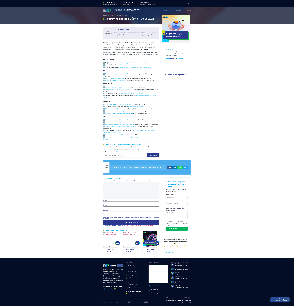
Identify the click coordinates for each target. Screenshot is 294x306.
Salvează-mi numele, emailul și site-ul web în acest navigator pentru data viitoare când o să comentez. (131, 218)
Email (105, 205)
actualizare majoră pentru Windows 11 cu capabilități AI (134, 67)
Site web (105, 210)
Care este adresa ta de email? (174, 201)
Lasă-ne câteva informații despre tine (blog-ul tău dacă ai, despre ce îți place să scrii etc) (176, 208)
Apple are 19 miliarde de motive (114, 80)
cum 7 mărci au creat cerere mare (127, 65)
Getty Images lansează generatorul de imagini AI (120, 124)
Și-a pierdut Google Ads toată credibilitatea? (118, 74)
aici (167, 60)
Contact (188, 10)
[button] (110, 4)
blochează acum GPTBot (135, 107)
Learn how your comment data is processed (140, 225)
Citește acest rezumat (110, 250)
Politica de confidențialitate (124, 152)
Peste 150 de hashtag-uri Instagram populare (119, 89)
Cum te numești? (170, 194)
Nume (105, 200)
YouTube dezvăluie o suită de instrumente (117, 87)
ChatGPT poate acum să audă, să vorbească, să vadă (121, 126)
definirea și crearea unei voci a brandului (131, 93)
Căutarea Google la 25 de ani (114, 109)
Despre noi (178, 10)
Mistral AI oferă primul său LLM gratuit (116, 135)
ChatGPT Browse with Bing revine (115, 122)
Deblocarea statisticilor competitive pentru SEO (119, 104)
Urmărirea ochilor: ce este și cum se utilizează (119, 113)
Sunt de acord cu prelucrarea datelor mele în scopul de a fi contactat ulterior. (176, 223)
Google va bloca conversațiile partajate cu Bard (119, 111)
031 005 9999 (174, 58)
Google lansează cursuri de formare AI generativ (119, 120)
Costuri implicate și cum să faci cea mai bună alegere (137, 63)
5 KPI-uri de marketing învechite (115, 78)
